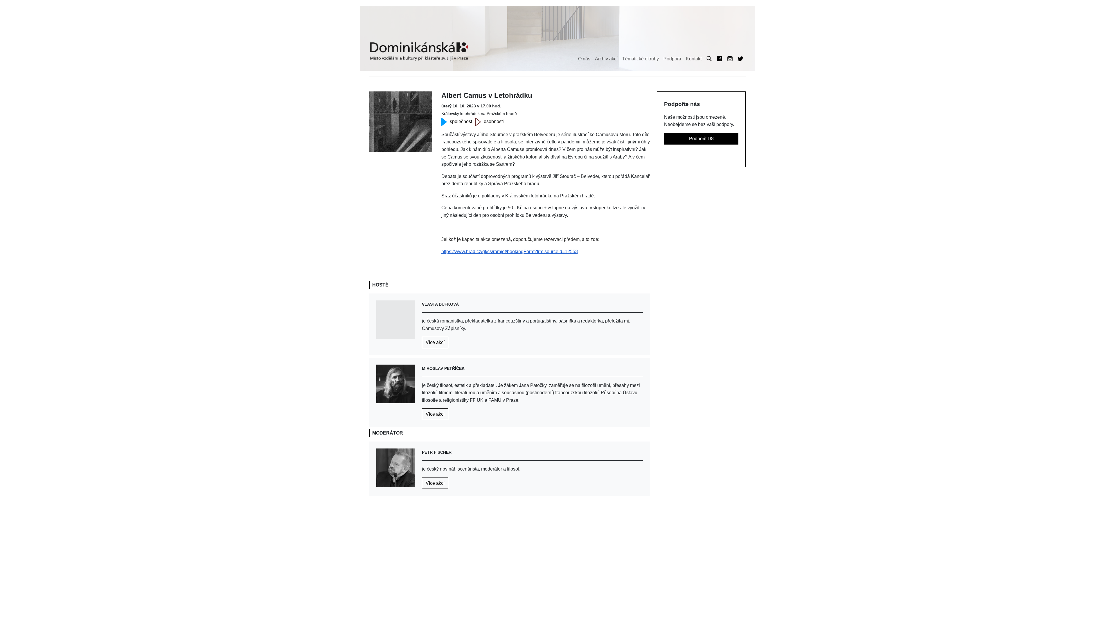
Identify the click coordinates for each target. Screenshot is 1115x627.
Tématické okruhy (640, 58)
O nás (584, 58)
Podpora (672, 58)
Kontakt (694, 58)
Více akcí (435, 342)
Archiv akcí (606, 58)
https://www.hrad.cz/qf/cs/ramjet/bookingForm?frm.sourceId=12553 (509, 251)
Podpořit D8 (701, 138)
